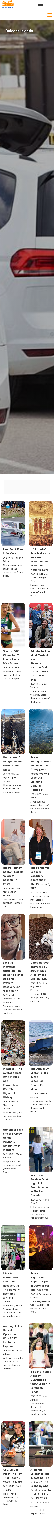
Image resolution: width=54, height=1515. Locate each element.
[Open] (40, 4)
